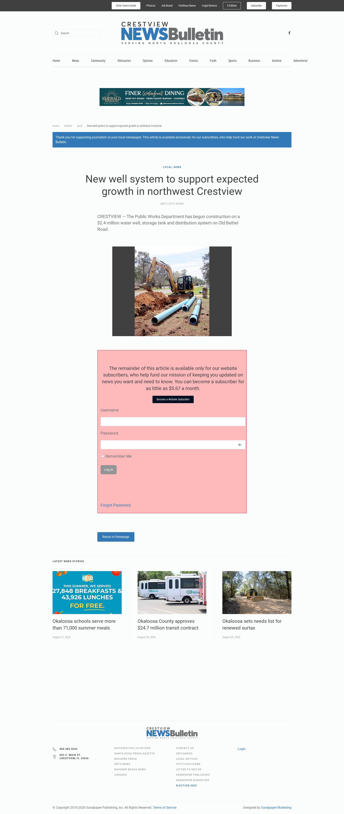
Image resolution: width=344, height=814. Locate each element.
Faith (213, 61)
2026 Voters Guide (126, 5)
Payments (281, 5)
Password (109, 433)
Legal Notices (209, 5)
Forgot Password (116, 505)
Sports (232, 61)
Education (171, 61)
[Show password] (239, 444)
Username (110, 410)
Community (98, 61)
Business (254, 61)
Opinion (148, 61)
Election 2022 (186, 785)
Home (56, 61)
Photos (150, 5)
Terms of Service (164, 807)
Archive (276, 61)
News (75, 61)
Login (242, 749)
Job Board (167, 5)
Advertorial (300, 61)
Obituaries (124, 61)
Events (193, 61)
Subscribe (256, 5)
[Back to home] (172, 33)
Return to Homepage (116, 537)
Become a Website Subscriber (173, 399)
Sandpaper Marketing (276, 807)
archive (180, 203)
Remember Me (118, 456)
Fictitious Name (187, 5)
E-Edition (232, 5)
